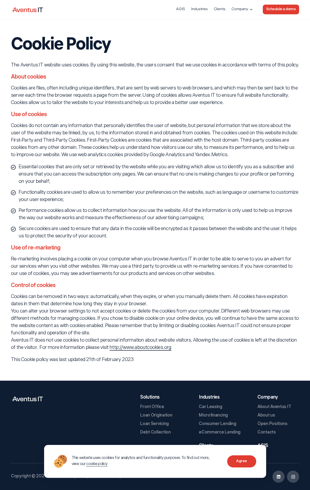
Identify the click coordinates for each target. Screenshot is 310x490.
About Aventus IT (274, 407)
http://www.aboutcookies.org (140, 348)
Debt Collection (155, 432)
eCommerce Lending (219, 432)
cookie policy (97, 464)
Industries (199, 9)
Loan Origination (156, 415)
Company (240, 9)
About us (266, 415)
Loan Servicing (154, 424)
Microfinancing (213, 415)
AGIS (180, 9)
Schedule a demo (281, 9)
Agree (241, 461)
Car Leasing (210, 407)
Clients (219, 9)
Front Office (152, 407)
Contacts (266, 432)
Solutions (150, 397)
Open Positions (272, 424)
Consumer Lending (217, 424)
